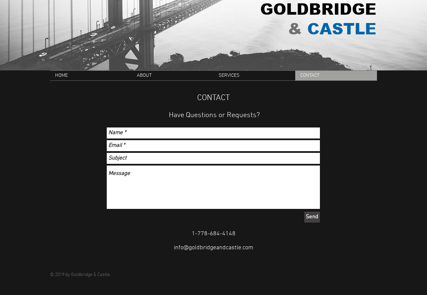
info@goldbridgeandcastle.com (213, 247)
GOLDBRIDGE (318, 9)
